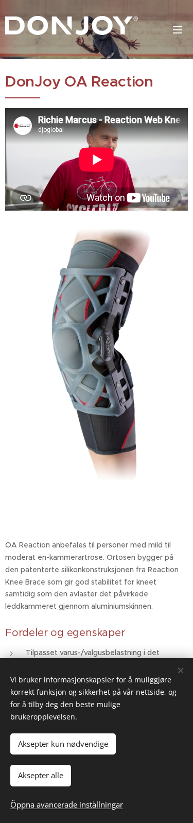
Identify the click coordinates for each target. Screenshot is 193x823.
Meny (177, 29)
